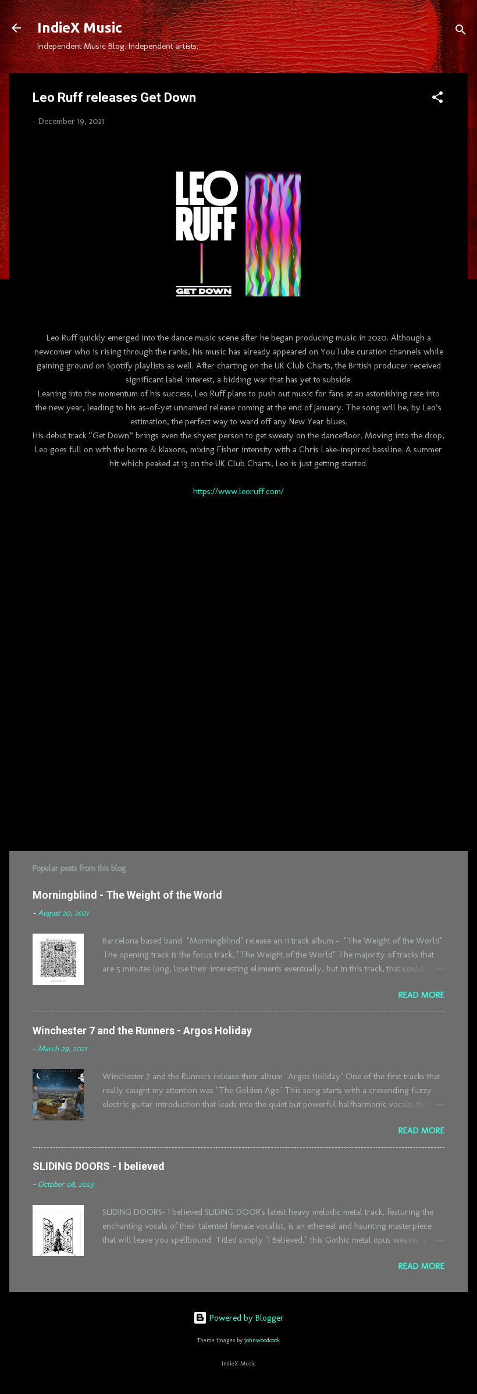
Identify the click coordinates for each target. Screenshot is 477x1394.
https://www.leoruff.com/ (238, 491)
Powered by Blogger (245, 1318)
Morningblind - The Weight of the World (127, 895)
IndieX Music (79, 28)
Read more (421, 994)
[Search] (461, 31)
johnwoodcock (262, 1340)
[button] (437, 99)
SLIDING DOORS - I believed (99, 1166)
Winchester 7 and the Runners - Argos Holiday (142, 1030)
